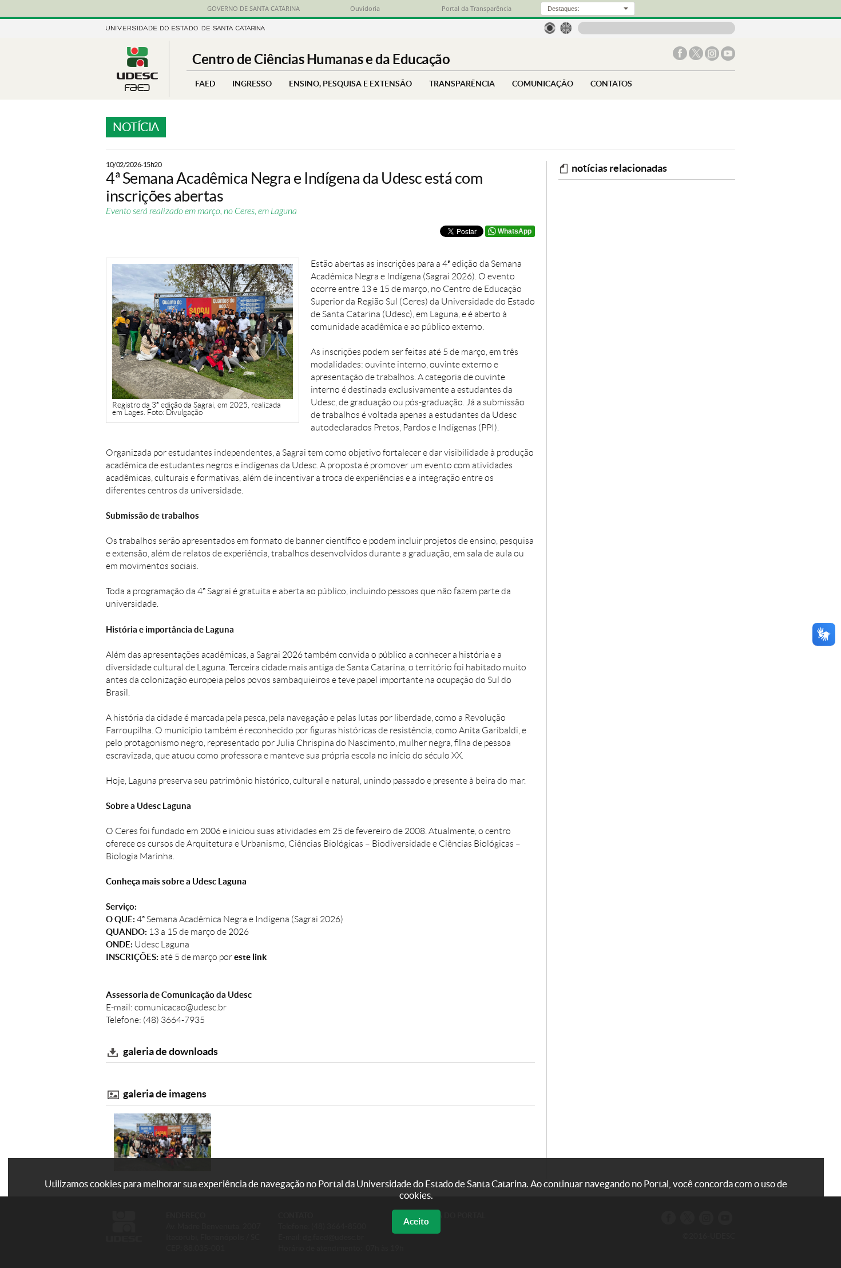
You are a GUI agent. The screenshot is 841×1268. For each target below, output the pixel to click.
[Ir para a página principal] (137, 88)
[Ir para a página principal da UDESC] (185, 27)
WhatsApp (514, 231)
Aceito (416, 1221)
